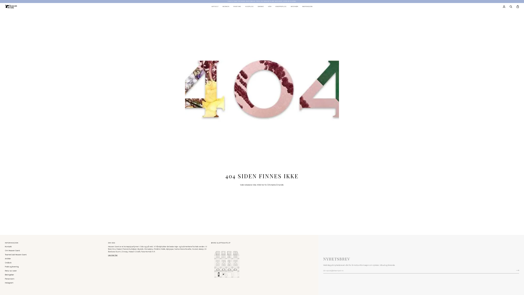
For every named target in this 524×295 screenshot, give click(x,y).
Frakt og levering (12, 267)
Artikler (8, 259)
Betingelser (9, 275)
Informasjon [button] (11, 243)
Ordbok (8, 263)
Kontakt (8, 247)
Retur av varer (11, 271)
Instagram (9, 283)
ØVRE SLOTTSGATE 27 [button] (220, 243)
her (263, 185)
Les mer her (113, 255)
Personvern (9, 279)
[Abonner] (517, 270)
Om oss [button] (111, 243)
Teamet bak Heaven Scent (16, 255)
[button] (215, 6)
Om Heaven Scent (12, 251)
